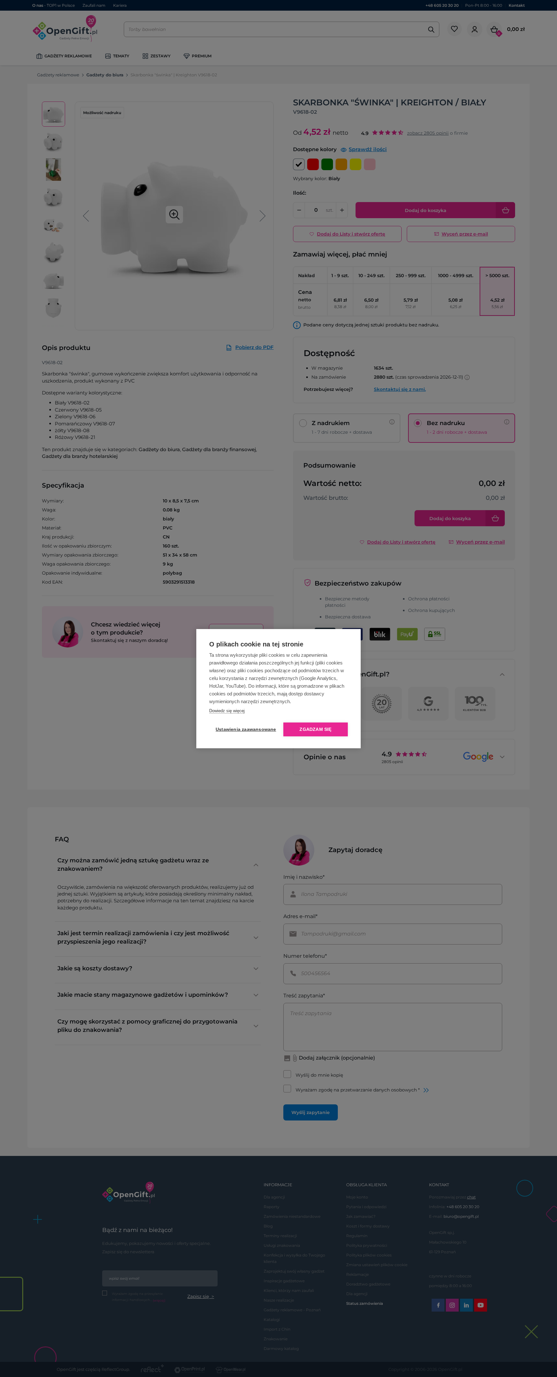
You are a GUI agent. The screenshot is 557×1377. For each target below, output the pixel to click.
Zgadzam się (315, 729)
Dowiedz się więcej (227, 710)
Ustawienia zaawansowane (245, 729)
